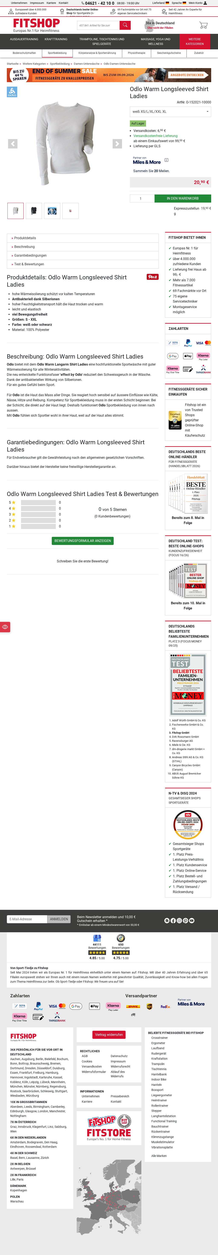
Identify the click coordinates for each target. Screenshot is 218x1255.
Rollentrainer (159, 1106)
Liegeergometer (161, 1095)
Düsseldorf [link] (44, 1068)
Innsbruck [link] (24, 1127)
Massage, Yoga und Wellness (155, 41)
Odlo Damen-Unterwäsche (119, 63)
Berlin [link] (39, 1059)
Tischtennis (158, 1069)
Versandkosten (92, 1066)
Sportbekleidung (60, 63)
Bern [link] (22, 1158)
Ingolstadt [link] (31, 1077)
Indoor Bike (158, 1079)
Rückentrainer (160, 1132)
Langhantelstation (163, 1116)
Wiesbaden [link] (17, 1096)
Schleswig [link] (47, 1091)
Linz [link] (50, 1127)
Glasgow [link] (31, 1111)
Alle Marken (159, 1156)
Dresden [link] (30, 1068)
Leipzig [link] (34, 1082)
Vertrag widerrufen (109, 1035)
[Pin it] (153, 276)
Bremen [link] (55, 1063)
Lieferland (158, 2)
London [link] (43, 1111)
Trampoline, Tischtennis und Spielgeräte (101, 41)
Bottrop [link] (24, 1063)
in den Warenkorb (183, 198)
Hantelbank (159, 1074)
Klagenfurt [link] (39, 1127)
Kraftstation (159, 1059)
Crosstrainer (159, 1038)
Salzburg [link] (60, 1127)
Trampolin (158, 1064)
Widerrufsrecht (120, 1066)
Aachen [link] (15, 1059)
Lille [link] (12, 1179)
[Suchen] (125, 25)
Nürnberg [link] (42, 1086)
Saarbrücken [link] (30, 1091)
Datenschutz (119, 1056)
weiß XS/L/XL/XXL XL (149, 112)
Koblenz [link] (15, 1082)
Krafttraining (56, 39)
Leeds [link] (28, 1107)
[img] (166, 160)
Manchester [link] (57, 1111)
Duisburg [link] (59, 1068)
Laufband (157, 1048)
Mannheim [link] (58, 1082)
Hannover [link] (16, 1077)
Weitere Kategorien (195, 41)
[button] (15, 211)
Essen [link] (14, 1073)
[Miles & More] (191, 1002)
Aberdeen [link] (16, 1107)
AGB (85, 1056)
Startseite (13, 63)
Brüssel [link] (31, 1169)
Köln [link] (25, 1082)
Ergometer (158, 1043)
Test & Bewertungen (29, 264)
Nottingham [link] (18, 1116)
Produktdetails (25, 238)
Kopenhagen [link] (18, 1190)
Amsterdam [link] (18, 1142)
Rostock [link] (15, 1091)
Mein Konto (195, 2)
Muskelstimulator (162, 1142)
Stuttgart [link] (61, 1091)
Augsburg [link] (28, 1059)
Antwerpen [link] (17, 1169)
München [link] (16, 1086)
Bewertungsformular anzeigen (82, 541)
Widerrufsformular (94, 1072)
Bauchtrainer (160, 1126)
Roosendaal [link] (33, 1147)
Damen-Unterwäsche (86, 63)
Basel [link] (13, 1158)
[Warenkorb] (204, 25)
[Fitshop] (36, 25)
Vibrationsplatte (162, 1147)
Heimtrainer (159, 1100)
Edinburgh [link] (17, 1111)
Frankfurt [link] (25, 1073)
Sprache (177, 2)
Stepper (156, 1111)
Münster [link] (29, 1086)
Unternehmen (19, 2)
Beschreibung (24, 247)
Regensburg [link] (58, 1086)
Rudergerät (158, 1053)
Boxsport (157, 1090)
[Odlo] (12, 92)
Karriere (51, 2)
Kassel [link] (57, 1077)
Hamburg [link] (52, 1073)
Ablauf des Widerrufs (118, 1074)
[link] (173, 343)
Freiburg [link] (38, 1073)
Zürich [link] (45, 1158)
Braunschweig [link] (39, 1063)
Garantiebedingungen (30, 255)
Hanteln (156, 1085)
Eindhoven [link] (17, 1147)
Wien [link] (13, 1131)
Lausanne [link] (32, 1158)
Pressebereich (120, 1096)
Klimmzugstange (162, 1137)
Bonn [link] (13, 1063)
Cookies (87, 1061)
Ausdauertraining (24, 39)
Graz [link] (13, 1127)
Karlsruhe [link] (45, 1077)
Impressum (37, 2)
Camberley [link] (58, 1107)
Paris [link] (20, 1179)
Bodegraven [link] (35, 1142)
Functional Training (164, 1121)
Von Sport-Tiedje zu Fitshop (29, 968)
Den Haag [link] (50, 1142)
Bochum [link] (62, 1059)
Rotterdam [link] (49, 1147)
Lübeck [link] (45, 1082)
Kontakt (63, 2)
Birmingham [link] (41, 1107)
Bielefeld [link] (50, 1059)
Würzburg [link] (32, 1096)
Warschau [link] (17, 1201)
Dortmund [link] (17, 1068)
